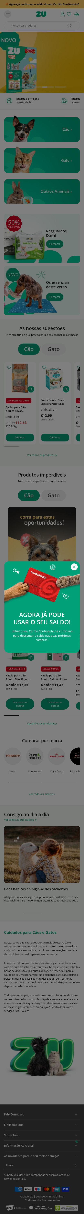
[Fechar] (74, 566)
